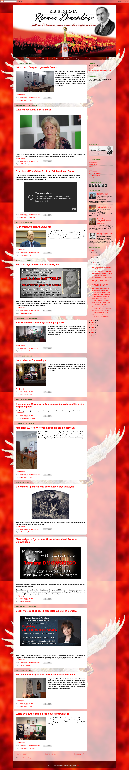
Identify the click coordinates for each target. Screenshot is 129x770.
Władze (58, 59)
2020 (93, 250)
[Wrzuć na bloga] (45, 98)
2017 (93, 325)
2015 (93, 330)
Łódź (30, 100)
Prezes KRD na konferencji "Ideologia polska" (40, 322)
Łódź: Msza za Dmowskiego (31, 360)
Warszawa (32, 217)
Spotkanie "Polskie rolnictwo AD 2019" (102, 193)
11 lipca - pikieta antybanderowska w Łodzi (104, 206)
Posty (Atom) (27, 758)
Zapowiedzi (30, 164)
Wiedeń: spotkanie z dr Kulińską (33, 109)
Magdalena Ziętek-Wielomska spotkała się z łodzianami (45, 427)
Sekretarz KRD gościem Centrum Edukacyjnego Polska (45, 171)
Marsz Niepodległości (95, 173)
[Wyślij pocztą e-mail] (43, 98)
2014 (93, 332)
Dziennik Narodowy (95, 168)
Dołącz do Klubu (33, 59)
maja (94, 257)
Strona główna (20, 59)
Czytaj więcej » (20, 94)
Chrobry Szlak (93, 162)
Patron (44, 59)
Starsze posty (79, 754)
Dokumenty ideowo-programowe (97, 59)
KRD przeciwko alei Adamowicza (33, 226)
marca (95, 260)
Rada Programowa (78, 59)
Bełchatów (24, 532)
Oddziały (66, 59)
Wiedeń (23, 164)
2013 (93, 335)
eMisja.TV (92, 166)
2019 (93, 320)
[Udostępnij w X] (47, 98)
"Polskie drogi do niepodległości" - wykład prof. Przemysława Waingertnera (104, 221)
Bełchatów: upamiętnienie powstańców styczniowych (45, 486)
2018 (93, 322)
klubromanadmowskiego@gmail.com (100, 70)
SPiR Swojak (93, 171)
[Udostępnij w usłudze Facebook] (49, 98)
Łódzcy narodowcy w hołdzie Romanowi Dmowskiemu (45, 674)
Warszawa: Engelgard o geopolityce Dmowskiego (42, 713)
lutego (95, 262)
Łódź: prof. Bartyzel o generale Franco (36, 67)
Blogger (78, 765)
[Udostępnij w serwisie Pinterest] (51, 98)
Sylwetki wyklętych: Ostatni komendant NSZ (105, 234)
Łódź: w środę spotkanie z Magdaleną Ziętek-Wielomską (46, 611)
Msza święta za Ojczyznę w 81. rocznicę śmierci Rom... (101, 303)
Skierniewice (25, 418)
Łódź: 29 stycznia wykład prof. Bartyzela (37, 264)
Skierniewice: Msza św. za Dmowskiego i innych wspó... (101, 291)
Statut (51, 59)
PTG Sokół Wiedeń (94, 175)
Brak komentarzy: (34, 97)
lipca (94, 252)
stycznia (95, 265)
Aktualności (24, 100)
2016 (93, 327)
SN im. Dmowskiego (95, 178)
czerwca (95, 255)
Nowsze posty (21, 754)
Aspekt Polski (93, 164)
